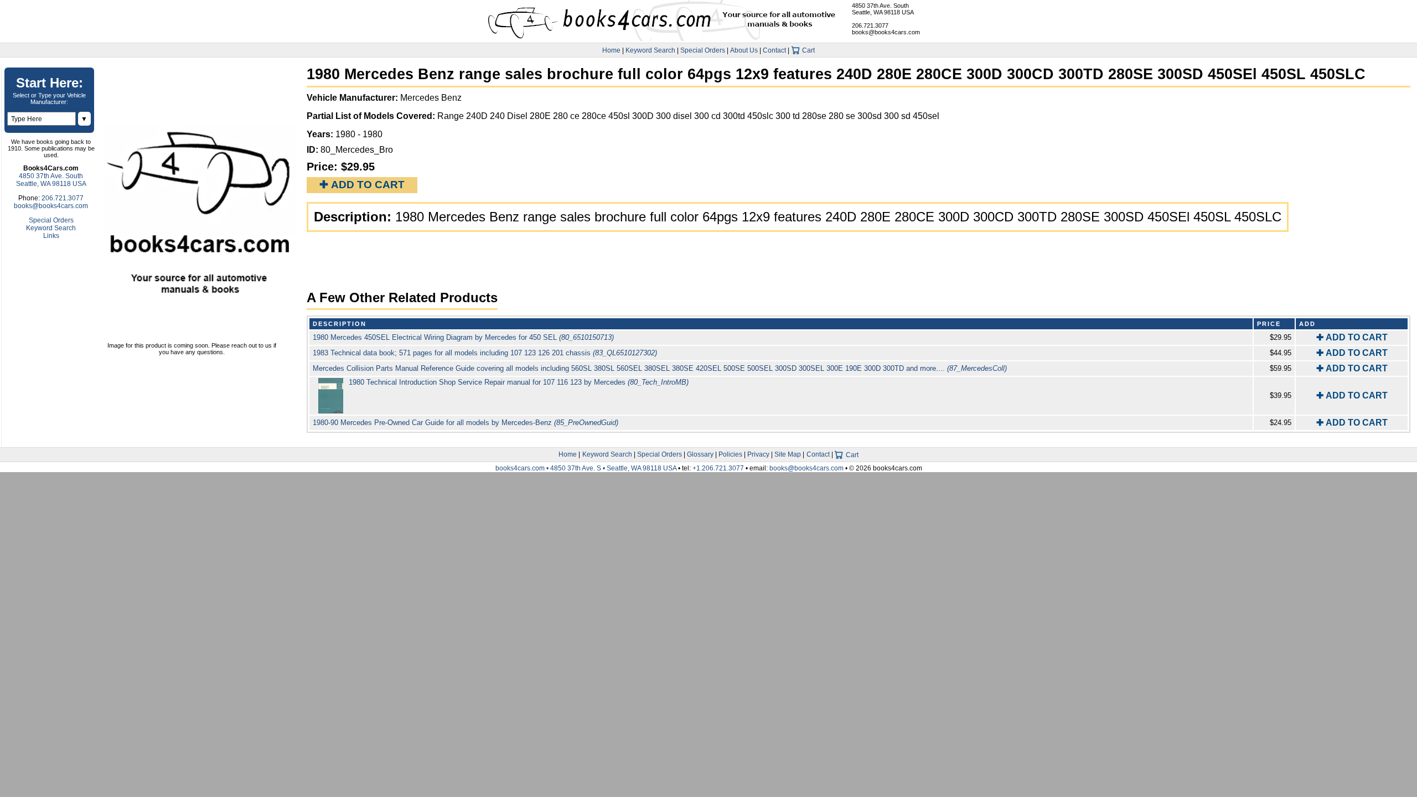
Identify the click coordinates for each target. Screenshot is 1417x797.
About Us (744, 50)
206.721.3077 (870, 25)
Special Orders (702, 50)
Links (51, 236)
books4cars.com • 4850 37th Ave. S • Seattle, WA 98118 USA (586, 468)
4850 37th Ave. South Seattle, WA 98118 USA (883, 8)
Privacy (758, 454)
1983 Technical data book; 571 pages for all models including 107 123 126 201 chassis (485, 353)
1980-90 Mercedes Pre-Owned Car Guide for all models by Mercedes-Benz (465, 422)
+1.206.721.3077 (718, 468)
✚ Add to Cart (362, 184)
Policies (730, 454)
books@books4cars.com (886, 32)
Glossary (700, 454)
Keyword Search (650, 50)
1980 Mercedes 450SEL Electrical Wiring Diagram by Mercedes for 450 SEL (463, 337)
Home (611, 50)
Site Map (787, 454)
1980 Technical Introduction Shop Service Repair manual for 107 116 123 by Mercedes (519, 382)
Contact (774, 50)
